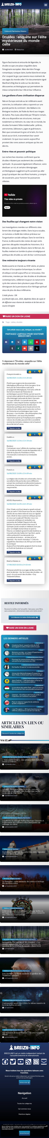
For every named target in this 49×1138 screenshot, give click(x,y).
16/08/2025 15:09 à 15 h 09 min (19, 473)
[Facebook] (5, 1062)
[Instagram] (36, 1062)
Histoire (23, 31)
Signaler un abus (14, 428)
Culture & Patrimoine (12, 31)
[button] (46, 5)
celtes (13, 322)
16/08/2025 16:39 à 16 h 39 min (19, 504)
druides (19, 322)
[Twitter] (13, 1062)
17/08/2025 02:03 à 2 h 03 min (19, 564)
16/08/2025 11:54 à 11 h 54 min (19, 441)
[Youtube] (20, 1062)
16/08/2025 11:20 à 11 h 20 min (19, 378)
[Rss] (28, 1062)
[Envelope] (44, 1062)
